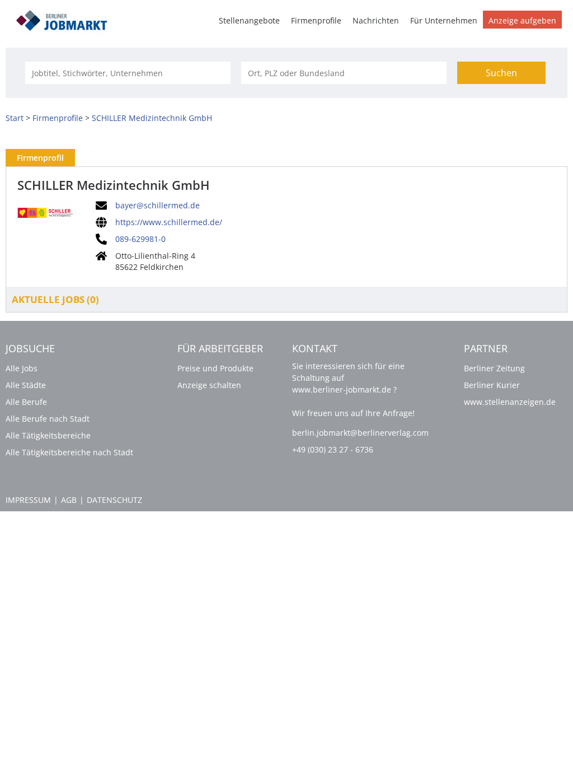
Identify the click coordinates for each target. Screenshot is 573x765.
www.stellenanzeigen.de (510, 402)
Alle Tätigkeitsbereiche (48, 435)
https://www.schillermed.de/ (168, 222)
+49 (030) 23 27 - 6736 (332, 449)
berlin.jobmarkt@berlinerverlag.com (360, 432)
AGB (69, 500)
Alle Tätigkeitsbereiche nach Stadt (69, 452)
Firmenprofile (316, 20)
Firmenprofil (40, 157)
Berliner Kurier (492, 385)
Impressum (28, 500)
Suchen (501, 73)
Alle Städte (26, 385)
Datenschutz (114, 500)
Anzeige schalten (209, 385)
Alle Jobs (21, 368)
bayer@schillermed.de (157, 205)
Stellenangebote (249, 20)
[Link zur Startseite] (65, 18)
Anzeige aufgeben (522, 20)
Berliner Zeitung (494, 368)
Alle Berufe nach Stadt (48, 418)
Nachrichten (376, 20)
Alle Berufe (26, 402)
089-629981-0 (140, 239)
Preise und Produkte (215, 368)
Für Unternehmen (443, 20)
